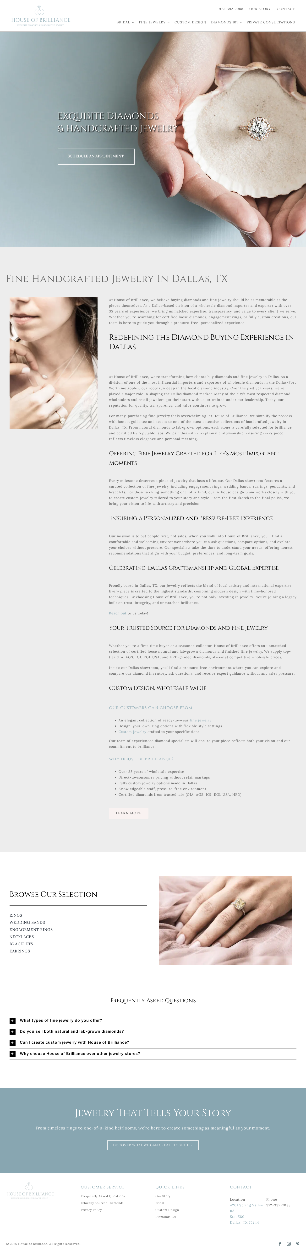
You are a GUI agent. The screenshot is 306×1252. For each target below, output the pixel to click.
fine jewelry (200, 720)
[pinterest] (298, 1244)
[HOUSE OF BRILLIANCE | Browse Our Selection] (41, 7)
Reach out (117, 613)
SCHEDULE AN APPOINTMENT (96, 156)
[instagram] (289, 1244)
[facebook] (280, 1244)
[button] (153, 1020)
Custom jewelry (132, 732)
